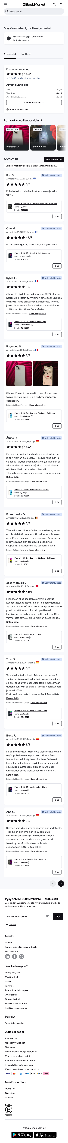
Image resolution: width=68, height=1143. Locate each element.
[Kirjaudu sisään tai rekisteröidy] (54, 4)
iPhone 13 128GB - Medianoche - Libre (30, 787)
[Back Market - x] (21, 956)
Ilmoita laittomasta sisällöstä (19, 1064)
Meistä (8, 942)
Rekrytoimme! (12, 951)
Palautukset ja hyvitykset (17, 990)
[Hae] (6, 11)
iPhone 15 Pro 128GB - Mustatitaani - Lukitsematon (35, 203)
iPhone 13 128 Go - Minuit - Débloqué (30, 321)
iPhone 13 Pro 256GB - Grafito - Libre (30, 859)
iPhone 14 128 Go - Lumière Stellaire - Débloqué (34, 558)
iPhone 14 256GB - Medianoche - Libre (30, 710)
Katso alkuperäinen (37, 313)
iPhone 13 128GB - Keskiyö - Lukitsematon (32, 253)
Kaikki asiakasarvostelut (16, 1008)
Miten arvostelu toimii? (19, 109)
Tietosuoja (10, 1047)
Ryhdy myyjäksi (12, 972)
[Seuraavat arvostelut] (61, 883)
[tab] (10, 53)
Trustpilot (10, 1088)
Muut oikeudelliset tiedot (17, 1056)
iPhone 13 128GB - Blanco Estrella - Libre (31, 489)
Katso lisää (12, 477)
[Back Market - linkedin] (7, 956)
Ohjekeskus (11, 994)
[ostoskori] (61, 4)
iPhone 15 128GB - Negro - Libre (27, 634)
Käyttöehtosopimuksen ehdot (20, 1060)
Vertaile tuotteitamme (16, 1003)
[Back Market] (34, 4)
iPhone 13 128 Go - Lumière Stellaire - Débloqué (34, 413)
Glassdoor (10, 1093)
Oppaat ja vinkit (12, 999)
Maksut (8, 981)
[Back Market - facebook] (14, 956)
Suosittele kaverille (14, 1023)
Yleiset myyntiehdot (15, 1042)
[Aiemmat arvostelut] (53, 883)
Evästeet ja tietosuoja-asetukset (21, 1051)
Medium (9, 1097)
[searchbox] (36, 11)
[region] (34, 138)
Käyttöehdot (11, 1038)
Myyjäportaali (11, 977)
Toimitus (9, 985)
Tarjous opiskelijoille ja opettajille (21, 947)
